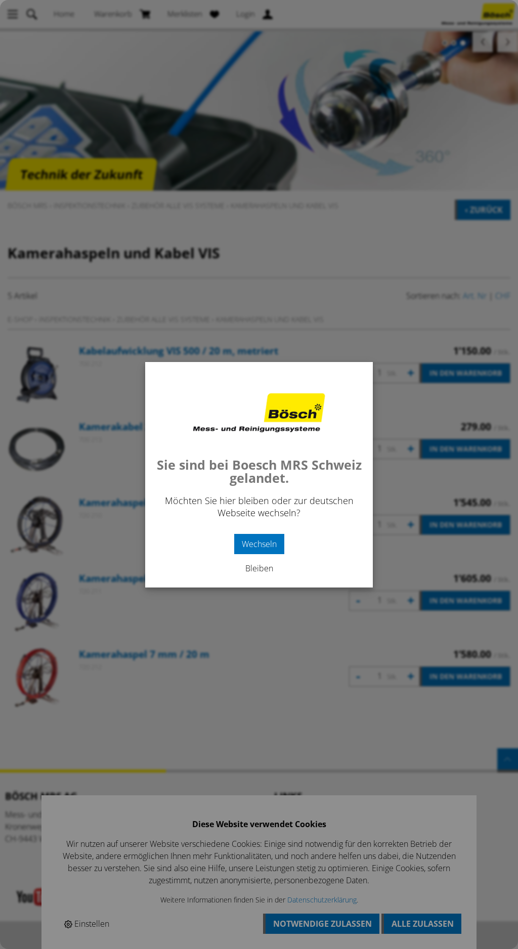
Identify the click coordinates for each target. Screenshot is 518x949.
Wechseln (259, 544)
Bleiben (259, 568)
